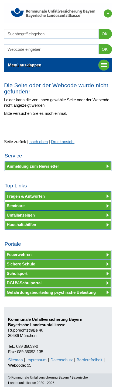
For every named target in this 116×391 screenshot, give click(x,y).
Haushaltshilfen (21, 224)
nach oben (38, 141)
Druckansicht (62, 141)
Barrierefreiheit (89, 360)
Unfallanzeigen (21, 215)
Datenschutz (61, 360)
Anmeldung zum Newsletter (33, 166)
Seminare (16, 205)
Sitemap (15, 360)
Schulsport (17, 273)
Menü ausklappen (24, 65)
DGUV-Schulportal (24, 283)
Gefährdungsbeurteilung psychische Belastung (51, 292)
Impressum (36, 360)
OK (105, 34)
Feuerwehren (19, 254)
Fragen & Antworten (26, 196)
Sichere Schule (21, 264)
